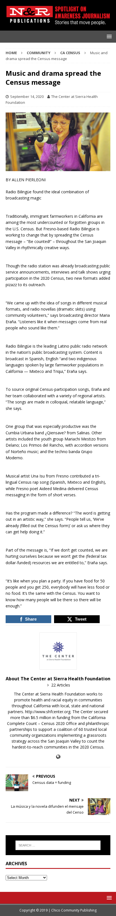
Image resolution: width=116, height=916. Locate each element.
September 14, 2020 (27, 96)
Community (38, 52)
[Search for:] (58, 845)
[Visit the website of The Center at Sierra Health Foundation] (58, 756)
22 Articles (60, 685)
